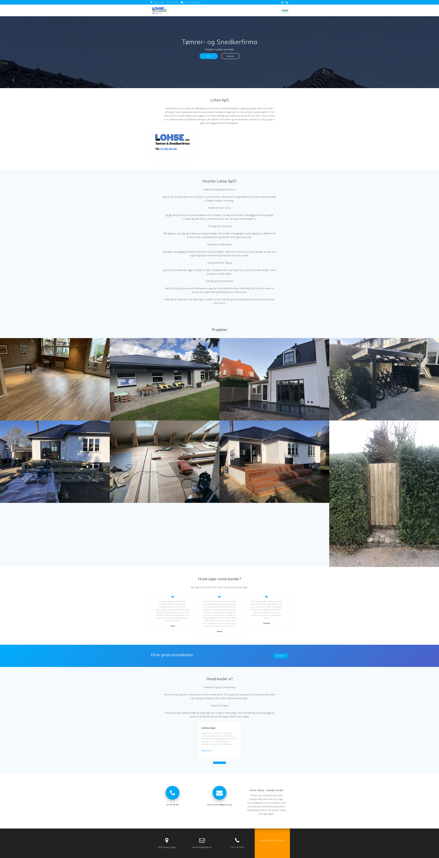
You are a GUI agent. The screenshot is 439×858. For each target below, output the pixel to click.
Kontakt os (281, 656)
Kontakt (230, 56)
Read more (206, 750)
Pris (208, 56)
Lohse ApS (208, 728)
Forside (285, 10)
